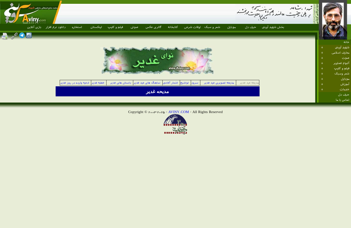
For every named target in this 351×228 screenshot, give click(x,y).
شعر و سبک (212, 27)
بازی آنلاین (34, 27)
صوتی (134, 27)
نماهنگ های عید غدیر (146, 82)
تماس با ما (342, 100)
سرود (194, 82)
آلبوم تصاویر (341, 63)
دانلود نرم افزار (56, 27)
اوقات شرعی (192, 27)
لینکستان (96, 27)
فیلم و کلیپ (115, 27)
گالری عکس (153, 27)
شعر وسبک (342, 73)
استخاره (77, 27)
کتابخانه (173, 27)
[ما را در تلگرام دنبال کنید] (22, 37)
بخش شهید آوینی (273, 27)
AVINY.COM (178, 112)
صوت (345, 58)
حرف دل (250, 27)
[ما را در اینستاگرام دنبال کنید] (29, 37)
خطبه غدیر (98, 82)
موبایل (231, 27)
